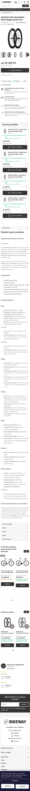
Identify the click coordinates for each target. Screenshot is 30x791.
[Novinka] (7, 562)
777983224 (16, 735)
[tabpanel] (7, 576)
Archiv (3, 760)
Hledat (26, 5)
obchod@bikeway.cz (16, 730)
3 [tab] (14, 600)
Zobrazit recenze (10, 668)
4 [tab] (15, 600)
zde (21, 777)
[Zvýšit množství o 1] (26, 141)
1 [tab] (11, 600)
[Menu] (28, 2)
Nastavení (15, 781)
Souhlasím (22, 786)
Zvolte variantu (16, 70)
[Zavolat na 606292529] (19, 2)
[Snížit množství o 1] (26, 143)
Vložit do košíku (16, 147)
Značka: (6, 84)
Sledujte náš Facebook (16, 738)
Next (28, 551)
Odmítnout (8, 786)
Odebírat (24, 704)
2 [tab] (14, 650)
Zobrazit (7, 584)
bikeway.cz (16, 741)
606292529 (16, 733)
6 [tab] (18, 600)
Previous (25, 551)
